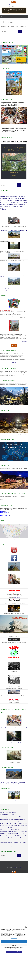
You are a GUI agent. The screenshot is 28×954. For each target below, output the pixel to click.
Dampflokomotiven (11, 196)
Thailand (24, 840)
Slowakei (19, 204)
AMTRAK (5, 194)
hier (5, 386)
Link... (4, 511)
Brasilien (23, 194)
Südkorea (14, 840)
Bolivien (13, 814)
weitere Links (3, 704)
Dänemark (23, 196)
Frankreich (11, 198)
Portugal (15, 833)
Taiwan (10, 206)
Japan (21, 200)
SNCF (18, 838)
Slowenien (15, 838)
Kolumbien (21, 827)
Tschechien (14, 206)
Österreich (10, 846)
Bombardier (18, 814)
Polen (18, 202)
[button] (26, 927)
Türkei (18, 206)
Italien (17, 200)
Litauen (4, 829)
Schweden (8, 204)
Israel (22, 825)
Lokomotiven (8, 829)
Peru (16, 202)
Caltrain (14, 817)
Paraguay (5, 833)
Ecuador (2, 198)
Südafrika (6, 206)
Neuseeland (8, 202)
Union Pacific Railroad (9, 845)
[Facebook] (12, 2)
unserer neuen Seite (17, 12)
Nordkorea (19, 831)
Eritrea (22, 821)
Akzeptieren (14, 941)
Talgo (20, 840)
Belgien (7, 814)
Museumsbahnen (3, 831)
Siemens (15, 204)
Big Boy (11, 814)
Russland (2, 204)
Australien (15, 194)
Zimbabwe (25, 845)
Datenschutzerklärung (11, 951)
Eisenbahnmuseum (13, 821)
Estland (24, 821)
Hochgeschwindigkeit (4, 200)
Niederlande (15, 831)
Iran (20, 825)
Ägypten (2, 846)
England (18, 821)
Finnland (5, 198)
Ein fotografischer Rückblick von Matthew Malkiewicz (14, 742)
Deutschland (19, 819)
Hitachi (26, 823)
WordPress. (19, 867)
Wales (5, 209)
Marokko (1, 202)
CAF (12, 817)
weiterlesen (14, 362)
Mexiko (5, 202)
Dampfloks (17, 196)
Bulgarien (7, 817)
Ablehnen (14, 945)
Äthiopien (5, 846)
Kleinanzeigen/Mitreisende (14, 800)
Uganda (16, 842)
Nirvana (14, 867)
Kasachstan (15, 827)
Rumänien (25, 202)
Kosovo (25, 827)
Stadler (1, 206)
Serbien (12, 204)
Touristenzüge (3, 842)
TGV (22, 840)
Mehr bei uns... (17, 597)
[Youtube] (15, 2)
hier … (26, 317)
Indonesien (13, 200)
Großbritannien (19, 198)
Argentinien (10, 194)
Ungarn (24, 206)
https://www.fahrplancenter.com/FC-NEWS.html (10, 374)
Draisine (23, 819)
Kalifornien (6, 827)
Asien (22, 812)
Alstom (2, 194)
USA (2, 209)
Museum (19, 829)
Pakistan (2, 833)
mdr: (14, 225)
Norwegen (13, 202)
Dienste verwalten (14, 938)
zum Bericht (23, 434)
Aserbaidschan (17, 812)
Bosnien (19, 194)
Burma (10, 817)
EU (26, 821)
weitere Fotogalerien (5, 290)
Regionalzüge (19, 833)
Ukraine (21, 206)
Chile (1, 196)
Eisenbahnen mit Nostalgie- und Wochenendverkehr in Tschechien (14, 230)
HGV (24, 198)
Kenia (18, 827)
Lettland (1, 829)
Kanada (25, 200)
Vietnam (18, 845)
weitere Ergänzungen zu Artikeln (7, 288)
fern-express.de (14, 5)
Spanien (23, 204)
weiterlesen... (25, 341)
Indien (9, 200)
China (5, 196)
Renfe (21, 202)
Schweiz (22, 835)
